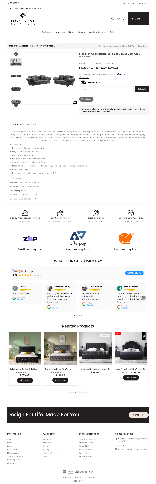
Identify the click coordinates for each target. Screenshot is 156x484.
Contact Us (142, 3)
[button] (85, 56)
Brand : (82, 63)
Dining (81, 32)
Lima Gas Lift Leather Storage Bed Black (99, 369)
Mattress (60, 32)
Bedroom (46, 32)
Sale (112, 32)
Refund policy (13, 460)
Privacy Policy (85, 453)
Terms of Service (15, 456)
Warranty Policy (86, 449)
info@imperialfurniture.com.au (132, 449)
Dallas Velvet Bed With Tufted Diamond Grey (65, 369)
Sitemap (11, 463)
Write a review (134, 273)
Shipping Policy (86, 442)
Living (71, 32)
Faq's (9, 446)
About (10, 439)
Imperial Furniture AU (104, 63)
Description (16, 124)
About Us (125, 3)
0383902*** (123, 445)
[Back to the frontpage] (99, 46)
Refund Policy (85, 446)
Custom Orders (97, 32)
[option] (16, 75)
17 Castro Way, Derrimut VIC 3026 (26, 8)
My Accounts (13, 453)
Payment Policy (86, 456)
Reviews (31, 124)
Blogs (133, 3)
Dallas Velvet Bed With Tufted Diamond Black (30, 369)
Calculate (142, 89)
